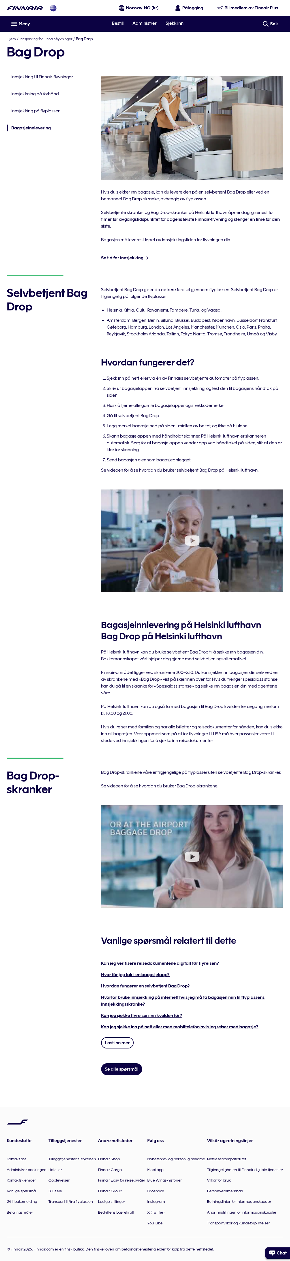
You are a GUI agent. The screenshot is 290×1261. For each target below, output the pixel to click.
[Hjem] (25, 8)
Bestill (117, 23)
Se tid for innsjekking (122, 257)
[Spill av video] (192, 540)
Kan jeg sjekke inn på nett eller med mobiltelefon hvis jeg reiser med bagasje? (179, 1026)
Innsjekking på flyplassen (36, 111)
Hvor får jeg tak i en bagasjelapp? (135, 974)
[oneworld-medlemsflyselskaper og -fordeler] (53, 8)
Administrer (145, 23)
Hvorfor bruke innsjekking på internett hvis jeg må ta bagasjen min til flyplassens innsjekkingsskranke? (183, 1001)
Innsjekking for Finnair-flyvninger (46, 39)
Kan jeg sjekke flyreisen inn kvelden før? (141, 1015)
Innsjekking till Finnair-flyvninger (42, 76)
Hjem (11, 39)
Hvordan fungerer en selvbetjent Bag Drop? (145, 986)
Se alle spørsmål (121, 1069)
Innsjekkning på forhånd (35, 93)
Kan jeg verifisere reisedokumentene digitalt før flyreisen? (160, 963)
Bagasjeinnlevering (29, 128)
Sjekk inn (175, 23)
